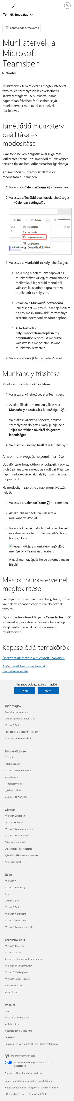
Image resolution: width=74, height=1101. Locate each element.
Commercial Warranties (17, 796)
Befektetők (10, 1037)
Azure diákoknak (13, 861)
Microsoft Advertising (15, 913)
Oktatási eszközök (14, 822)
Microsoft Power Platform (17, 978)
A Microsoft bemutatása (17, 1017)
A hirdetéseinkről (49, 1087)
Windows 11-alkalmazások (18, 738)
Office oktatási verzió (15, 842)
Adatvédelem (45, 1081)
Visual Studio (11, 992)
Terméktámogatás (16, 14)
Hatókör (11, 73)
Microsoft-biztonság (15, 887)
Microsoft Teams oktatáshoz (19, 828)
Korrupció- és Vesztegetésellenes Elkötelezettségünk (31, 1043)
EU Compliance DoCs (15, 1093)
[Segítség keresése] (14, 5)
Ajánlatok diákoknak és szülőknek (21, 855)
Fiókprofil (9, 757)
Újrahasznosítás (13, 790)
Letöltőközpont (12, 763)
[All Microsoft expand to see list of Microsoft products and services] (5, 6)
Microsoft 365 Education (17, 835)
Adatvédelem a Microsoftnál (19, 1030)
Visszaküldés (11, 777)
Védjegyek (33, 1087)
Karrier (8, 1010)
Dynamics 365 (12, 900)
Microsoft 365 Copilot (16, 920)
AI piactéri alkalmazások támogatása (23, 959)
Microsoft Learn (13, 952)
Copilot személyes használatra (20, 718)
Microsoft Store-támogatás (18, 770)
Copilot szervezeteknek (16, 711)
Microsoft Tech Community (18, 965)
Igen (25, 691)
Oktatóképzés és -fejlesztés (18, 848)
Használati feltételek (15, 1087)
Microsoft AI (11, 880)
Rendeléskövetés (13, 783)
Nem (48, 691)
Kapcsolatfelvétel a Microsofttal (21, 1081)
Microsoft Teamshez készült (19, 926)
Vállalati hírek (12, 1024)
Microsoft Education (15, 815)
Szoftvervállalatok (14, 985)
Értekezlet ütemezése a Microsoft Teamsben (33, 658)
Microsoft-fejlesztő (14, 945)
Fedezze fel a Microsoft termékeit (21, 731)
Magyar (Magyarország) (23, 1055)
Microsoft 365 (12, 725)
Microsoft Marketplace (16, 972)
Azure (8, 894)
